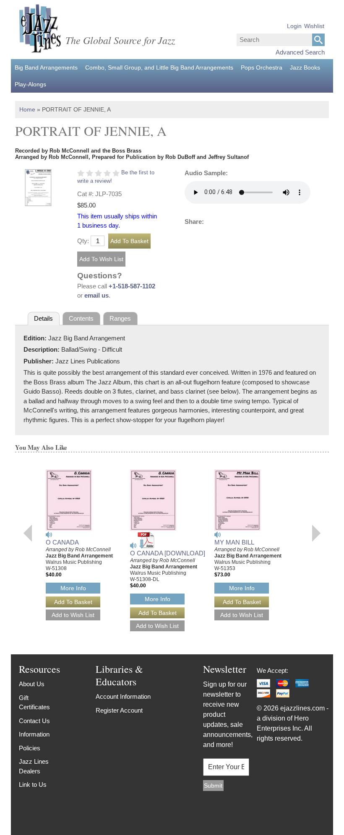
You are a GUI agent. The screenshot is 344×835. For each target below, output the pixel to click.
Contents (81, 318)
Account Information (123, 696)
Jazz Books (305, 67)
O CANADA (62, 542)
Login (294, 26)
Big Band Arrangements (46, 67)
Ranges (120, 318)
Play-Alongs (30, 84)
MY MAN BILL (234, 542)
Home (27, 109)
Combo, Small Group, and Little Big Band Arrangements (159, 67)
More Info (73, 588)
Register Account (119, 710)
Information (34, 734)
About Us (31, 683)
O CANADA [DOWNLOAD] (167, 553)
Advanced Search (300, 52)
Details (43, 318)
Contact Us (34, 720)
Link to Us (33, 784)
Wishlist (314, 26)
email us (96, 295)
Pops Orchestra (261, 67)
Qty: (83, 241)
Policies (29, 748)
